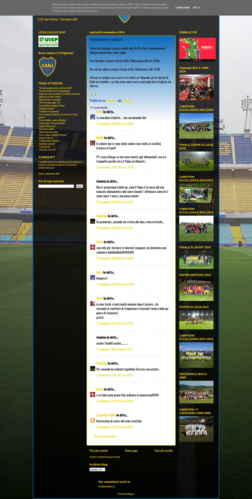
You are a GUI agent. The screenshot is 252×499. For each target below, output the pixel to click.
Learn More (182, 7)
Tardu (99, 298)
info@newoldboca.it (106, 486)
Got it (196, 7)
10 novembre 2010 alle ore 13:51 (114, 227)
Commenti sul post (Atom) (109, 456)
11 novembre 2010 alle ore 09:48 (115, 284)
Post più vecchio (164, 450)
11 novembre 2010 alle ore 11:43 (114, 323)
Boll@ (100, 137)
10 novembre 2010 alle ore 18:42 (115, 258)
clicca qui (50, 167)
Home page (131, 450)
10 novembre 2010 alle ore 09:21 (115, 123)
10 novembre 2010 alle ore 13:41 (114, 201)
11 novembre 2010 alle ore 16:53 (114, 375)
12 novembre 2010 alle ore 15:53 (114, 427)
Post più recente (99, 450)
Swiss (99, 241)
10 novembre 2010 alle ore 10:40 (115, 167)
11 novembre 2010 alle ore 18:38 (114, 401)
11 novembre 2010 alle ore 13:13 (114, 349)
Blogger (130, 493)
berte (99, 111)
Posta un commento (104, 436)
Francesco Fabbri (106, 415)
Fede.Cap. (101, 215)
